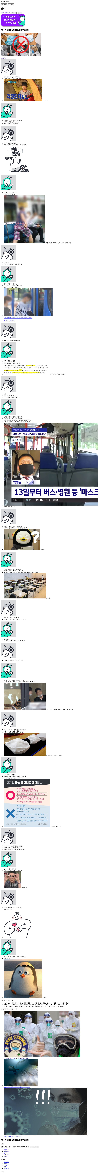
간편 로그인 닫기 (34, 1147)
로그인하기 (10, 4)
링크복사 (6, 1168)
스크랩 (2, 58)
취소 (2, 1171)
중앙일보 (6, 1150)
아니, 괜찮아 (4, 4)
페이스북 (6, 1151)
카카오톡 (6, 1154)
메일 (5, 1166)
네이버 (5, 1156)
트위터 (5, 1153)
